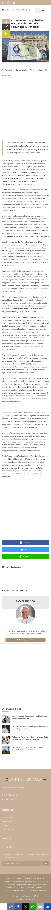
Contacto (39, 878)
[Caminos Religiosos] (19, 10)
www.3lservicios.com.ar (25, 899)
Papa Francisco (25, 601)
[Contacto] (14, 2)
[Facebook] (3, 2)
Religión (8, 70)
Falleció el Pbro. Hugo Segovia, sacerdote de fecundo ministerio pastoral (30, 738)
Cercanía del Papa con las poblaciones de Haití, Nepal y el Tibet (30, 727)
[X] (25, 906)
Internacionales (21, 70)
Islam (5, 826)
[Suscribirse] (46, 863)
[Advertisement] (25, 110)
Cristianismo (8, 830)
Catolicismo (8, 817)
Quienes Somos (14, 878)
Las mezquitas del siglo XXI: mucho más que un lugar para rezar (29, 748)
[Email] (40, 906)
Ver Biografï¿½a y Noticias (26, 640)
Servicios (28, 878)
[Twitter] (9, 2)
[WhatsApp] (32, 906)
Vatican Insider (36, 70)
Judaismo (7, 821)
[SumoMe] (47, 906)
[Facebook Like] (11, 906)
